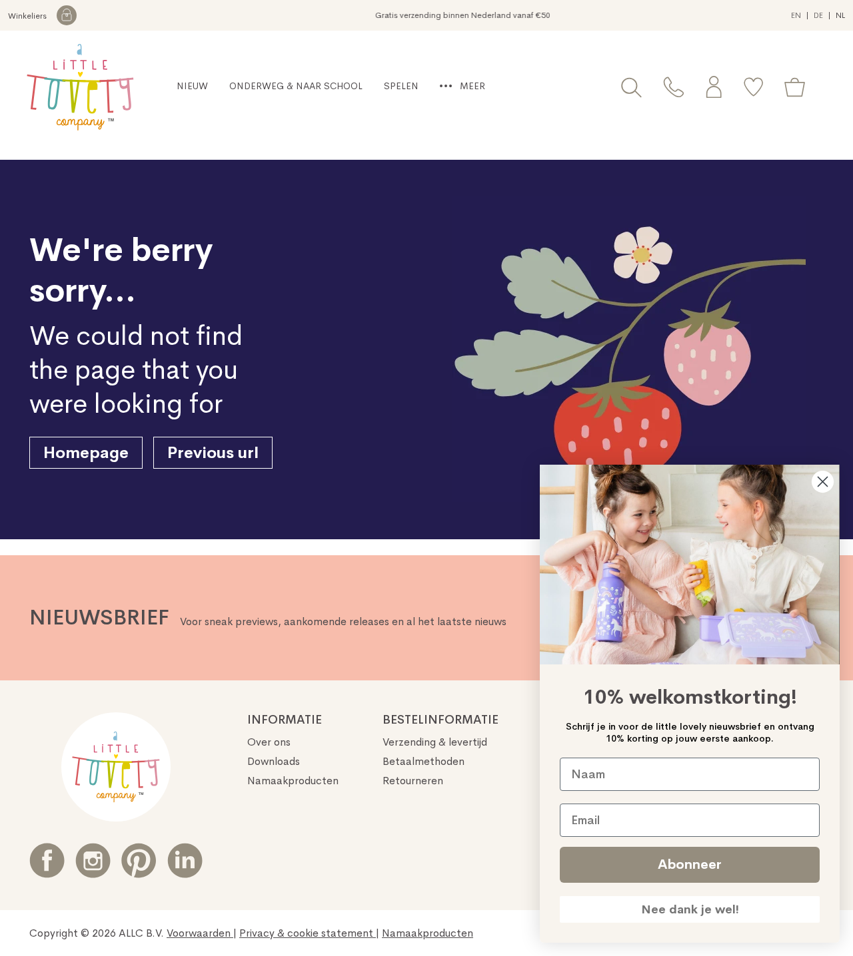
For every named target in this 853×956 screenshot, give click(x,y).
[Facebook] (47, 860)
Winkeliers (28, 16)
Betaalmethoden (423, 761)
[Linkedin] (185, 860)
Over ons (269, 742)
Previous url (213, 453)
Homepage (86, 453)
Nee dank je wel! (690, 909)
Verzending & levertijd (435, 742)
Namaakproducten (293, 781)
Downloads (273, 761)
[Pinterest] (139, 860)
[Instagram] (93, 860)
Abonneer (690, 864)
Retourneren (413, 781)
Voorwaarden (200, 933)
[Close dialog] (822, 481)
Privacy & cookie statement (307, 933)
